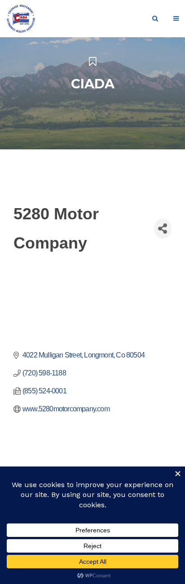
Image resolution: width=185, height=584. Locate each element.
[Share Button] (163, 228)
